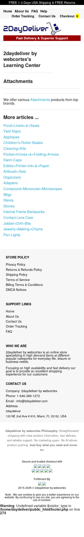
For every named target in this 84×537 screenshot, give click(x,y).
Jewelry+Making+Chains (23, 228)
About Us (22, 11)
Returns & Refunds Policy (24, 269)
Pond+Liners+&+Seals (21, 125)
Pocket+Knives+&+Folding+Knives (31, 154)
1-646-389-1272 (28, 395)
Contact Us (47, 16)
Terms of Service (18, 279)
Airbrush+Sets (14, 171)
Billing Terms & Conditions (24, 284)
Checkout (67, 16)
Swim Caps (12, 159)
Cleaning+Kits (14, 148)
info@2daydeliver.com (32, 401)
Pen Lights (11, 234)
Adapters (10, 182)
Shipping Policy (17, 274)
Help (43, 11)
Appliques (11, 136)
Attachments (40, 99)
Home (7, 11)
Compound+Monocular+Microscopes (32, 188)
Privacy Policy (15, 264)
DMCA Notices (16, 289)
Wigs (7, 194)
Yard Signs (12, 131)
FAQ (34, 11)
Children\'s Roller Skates (23, 142)
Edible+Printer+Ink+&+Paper (26, 165)
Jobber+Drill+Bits (17, 223)
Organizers (12, 177)
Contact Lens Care (18, 217)
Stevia (8, 200)
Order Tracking (23, 16)
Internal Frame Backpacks (24, 211)
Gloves (9, 206)
